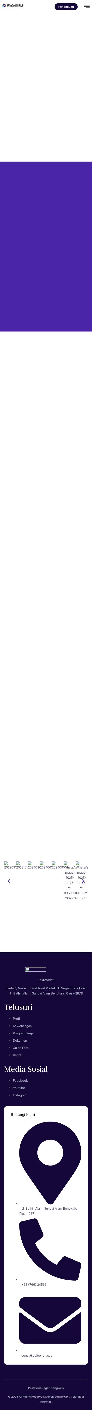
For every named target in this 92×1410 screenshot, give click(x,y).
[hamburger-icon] (87, 7)
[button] (9, 881)
